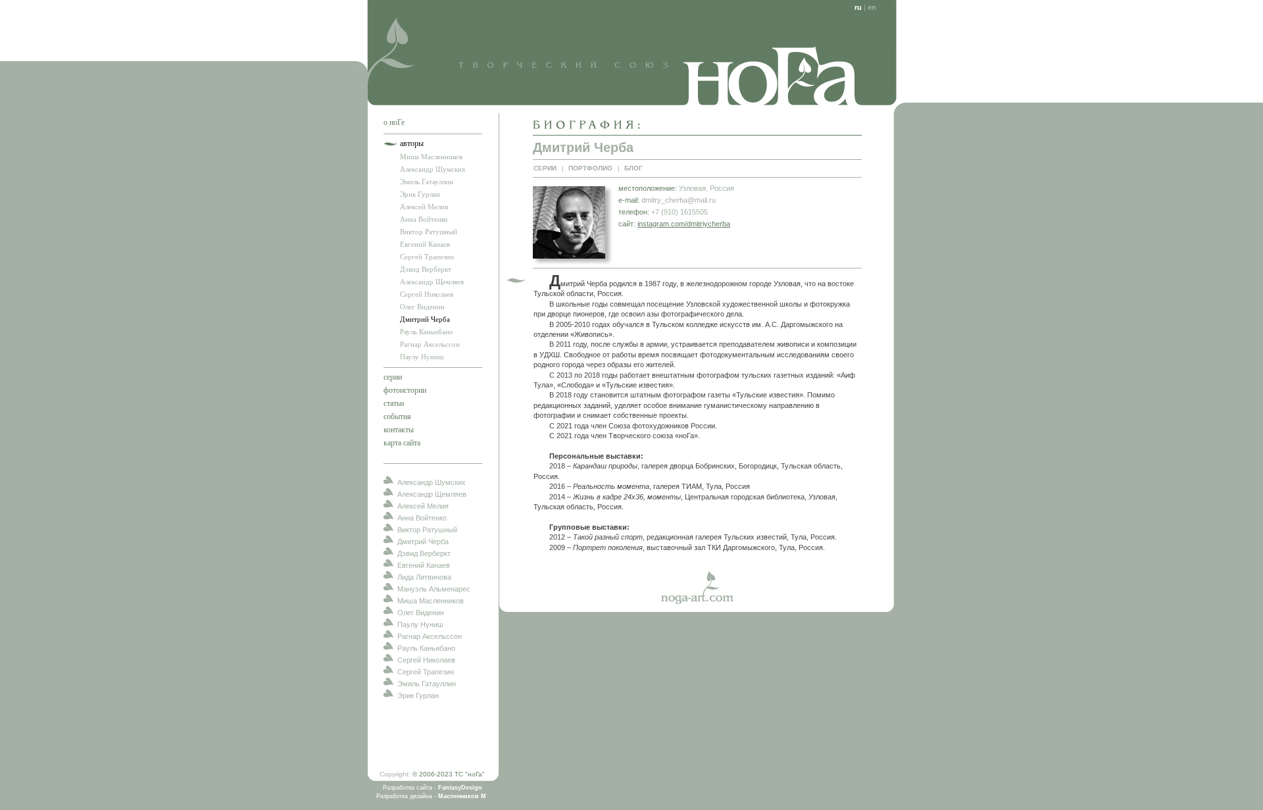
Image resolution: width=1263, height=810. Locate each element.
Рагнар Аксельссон (430, 344)
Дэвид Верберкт (425, 269)
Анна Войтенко (424, 219)
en (872, 7)
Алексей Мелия (424, 207)
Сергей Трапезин (427, 257)
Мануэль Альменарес (433, 589)
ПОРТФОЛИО (590, 168)
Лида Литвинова (424, 577)
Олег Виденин (422, 307)
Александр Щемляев (432, 282)
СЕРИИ (545, 168)
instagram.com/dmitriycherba (683, 224)
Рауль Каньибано (426, 332)
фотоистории (405, 390)
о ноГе (394, 122)
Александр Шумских (433, 169)
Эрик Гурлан (420, 194)
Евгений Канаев (425, 244)
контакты (399, 429)
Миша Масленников (431, 157)
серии (393, 377)
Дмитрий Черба (425, 319)
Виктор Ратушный (428, 232)
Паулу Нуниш (421, 357)
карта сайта (402, 442)
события (397, 416)
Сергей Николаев (426, 294)
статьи (394, 403)
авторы (412, 143)
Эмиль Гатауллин (426, 182)
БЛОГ (633, 168)
